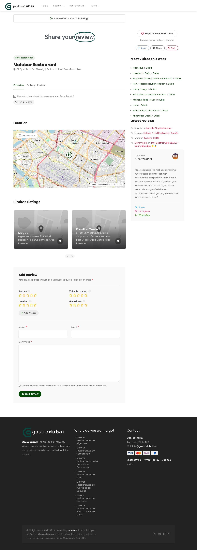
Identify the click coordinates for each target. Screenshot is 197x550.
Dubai (149, 67)
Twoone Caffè (151, 137)
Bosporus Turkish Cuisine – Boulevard (152, 78)
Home (45, 5)
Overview (18, 85)
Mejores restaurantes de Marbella (85, 498)
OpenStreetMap (105, 184)
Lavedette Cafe (141, 73)
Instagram (144, 211)
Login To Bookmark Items (159, 33)
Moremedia (141, 142)
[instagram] (169, 534)
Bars (17, 57)
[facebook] (164, 534)
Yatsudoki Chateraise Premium (149, 94)
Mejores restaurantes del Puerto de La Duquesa (85, 486)
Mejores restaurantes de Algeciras (85, 440)
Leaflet (93, 184)
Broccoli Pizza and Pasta (146, 110)
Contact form (135, 438)
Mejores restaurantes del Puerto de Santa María (85, 510)
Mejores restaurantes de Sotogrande (85, 450)
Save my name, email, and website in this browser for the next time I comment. (64, 385)
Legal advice (134, 460)
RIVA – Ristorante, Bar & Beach (149, 83)
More (94, 5)
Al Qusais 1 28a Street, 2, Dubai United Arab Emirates (48, 69)
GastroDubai (143, 159)
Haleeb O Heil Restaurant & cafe (160, 133)
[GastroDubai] (19, 6)
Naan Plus (138, 67)
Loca (135, 105)
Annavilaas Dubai (142, 115)
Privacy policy (151, 460)
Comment (25, 342)
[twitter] (154, 534)
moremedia (74, 530)
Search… (57, 5)
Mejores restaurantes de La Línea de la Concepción (87, 463)
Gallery (31, 85)
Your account (77, 5)
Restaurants (27, 57)
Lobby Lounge (140, 89)
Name (23, 327)
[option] (41, 231)
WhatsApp (144, 214)
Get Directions (28, 135)
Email (75, 327)
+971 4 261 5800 (25, 102)
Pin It (172, 48)
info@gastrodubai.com (145, 446)
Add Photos (30, 313)
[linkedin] (159, 534)
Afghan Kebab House (144, 99)
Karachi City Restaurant (159, 128)
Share (143, 48)
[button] (18, 156)
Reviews (41, 85)
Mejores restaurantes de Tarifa (85, 474)
